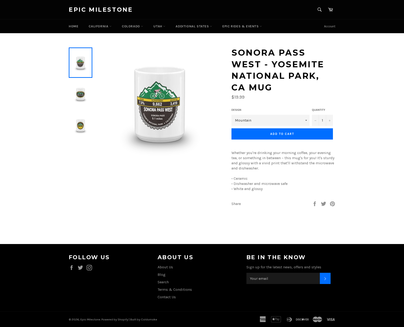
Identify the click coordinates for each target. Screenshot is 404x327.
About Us (165, 267)
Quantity (318, 109)
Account (329, 26)
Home (73, 26)
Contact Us (167, 297)
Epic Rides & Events (241, 26)
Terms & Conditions (175, 289)
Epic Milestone (101, 9)
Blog (162, 274)
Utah (158, 26)
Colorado (131, 26)
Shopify (123, 319)
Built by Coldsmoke (143, 319)
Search (163, 282)
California (99, 26)
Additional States (193, 26)
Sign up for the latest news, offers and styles (283, 267)
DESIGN (236, 109)
